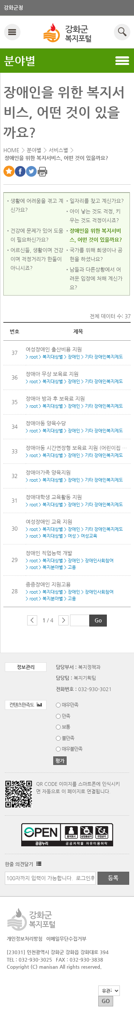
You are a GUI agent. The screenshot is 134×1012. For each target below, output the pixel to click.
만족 (66, 716)
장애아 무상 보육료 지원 (52, 374)
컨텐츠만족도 (22, 705)
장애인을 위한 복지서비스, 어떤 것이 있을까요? (96, 235)
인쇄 (42, 171)
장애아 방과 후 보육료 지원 (55, 399)
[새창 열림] (38, 864)
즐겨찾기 (9, 171)
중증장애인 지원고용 (48, 584)
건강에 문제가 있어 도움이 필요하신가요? (36, 235)
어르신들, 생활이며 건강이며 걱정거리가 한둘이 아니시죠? (36, 259)
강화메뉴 (12, 32)
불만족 (68, 738)
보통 (66, 727)
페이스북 (20, 171)
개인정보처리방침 (24, 938)
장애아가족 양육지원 (48, 472)
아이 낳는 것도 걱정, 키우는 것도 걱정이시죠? (95, 215)
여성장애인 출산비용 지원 (54, 349)
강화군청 (13, 7)
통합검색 (122, 32)
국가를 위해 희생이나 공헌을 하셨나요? (96, 254)
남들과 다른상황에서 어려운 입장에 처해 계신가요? (96, 278)
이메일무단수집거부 (66, 938)
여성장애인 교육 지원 (49, 522)
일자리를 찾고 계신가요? (97, 201)
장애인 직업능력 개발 (49, 553)
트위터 (31, 171)
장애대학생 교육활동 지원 (54, 497)
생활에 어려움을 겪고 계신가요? (36, 205)
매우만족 (70, 705)
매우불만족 (72, 749)
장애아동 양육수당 (46, 423)
